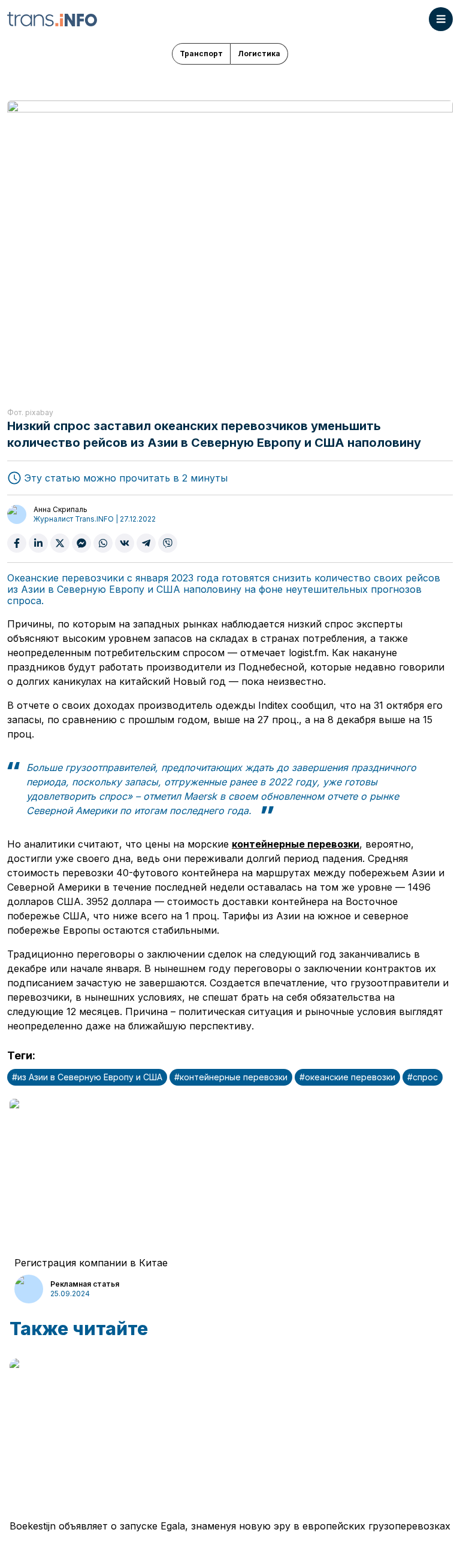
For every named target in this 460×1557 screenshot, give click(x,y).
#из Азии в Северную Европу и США (87, 1077)
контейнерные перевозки (295, 844)
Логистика (259, 53)
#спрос (422, 1077)
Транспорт (201, 53)
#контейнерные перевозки (231, 1077)
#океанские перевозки (347, 1077)
